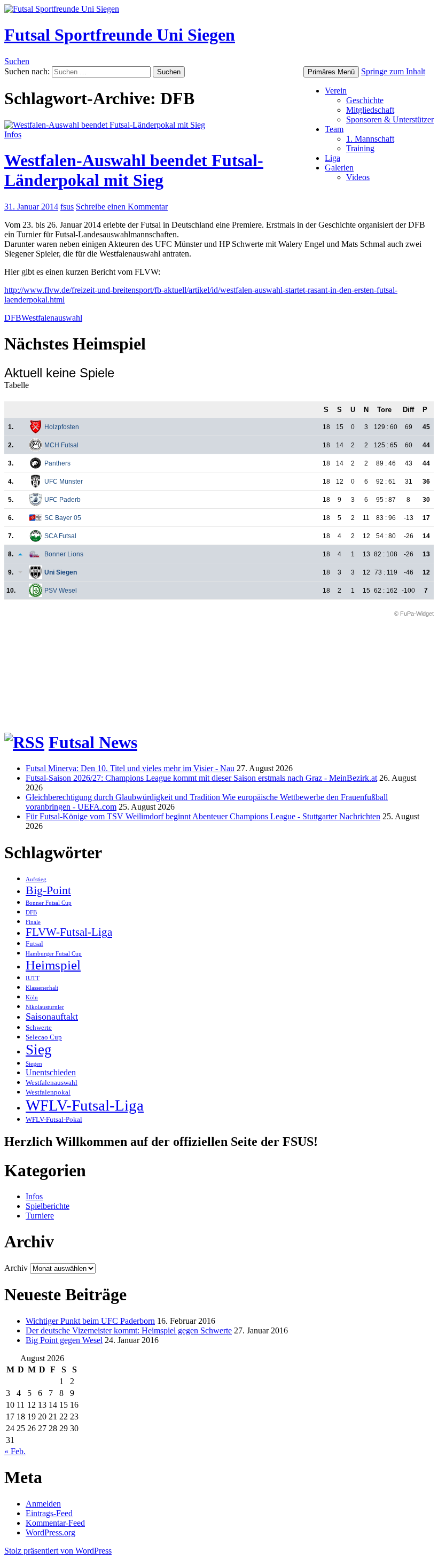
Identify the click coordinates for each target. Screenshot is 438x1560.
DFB (12, 317)
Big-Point (48, 890)
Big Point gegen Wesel (64, 1340)
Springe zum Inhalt (393, 71)
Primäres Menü (331, 72)
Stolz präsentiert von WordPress (58, 1550)
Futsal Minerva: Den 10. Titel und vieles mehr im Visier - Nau (130, 768)
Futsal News (93, 742)
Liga (332, 157)
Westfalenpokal (48, 1092)
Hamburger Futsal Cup (54, 954)
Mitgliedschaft (370, 109)
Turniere (40, 1215)
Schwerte (39, 1027)
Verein (336, 90)
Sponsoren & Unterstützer (390, 119)
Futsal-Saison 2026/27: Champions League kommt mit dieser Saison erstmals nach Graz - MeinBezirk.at (201, 777)
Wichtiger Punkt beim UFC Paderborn (90, 1320)
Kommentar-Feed (55, 1522)
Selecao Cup (44, 1037)
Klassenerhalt (42, 988)
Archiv (16, 1267)
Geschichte (365, 100)
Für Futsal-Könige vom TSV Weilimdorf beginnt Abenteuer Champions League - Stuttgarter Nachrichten (203, 816)
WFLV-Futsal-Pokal (54, 1119)
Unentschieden (51, 1072)
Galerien (339, 167)
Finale (33, 922)
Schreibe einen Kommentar (122, 206)
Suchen (16, 61)
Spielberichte (47, 1205)
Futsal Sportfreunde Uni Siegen (119, 34)
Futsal (34, 944)
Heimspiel (53, 965)
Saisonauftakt (52, 1016)
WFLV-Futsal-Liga (85, 1105)
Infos (12, 134)
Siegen (34, 1064)
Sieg (39, 1050)
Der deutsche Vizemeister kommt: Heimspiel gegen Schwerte (129, 1330)
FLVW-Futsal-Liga (69, 932)
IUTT (33, 978)
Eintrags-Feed (49, 1513)
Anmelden (43, 1503)
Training (360, 148)
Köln (32, 997)
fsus (67, 206)
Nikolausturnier (45, 1007)
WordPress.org (50, 1532)
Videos (358, 177)
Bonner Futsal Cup (49, 903)
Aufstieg (36, 879)
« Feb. (15, 1451)
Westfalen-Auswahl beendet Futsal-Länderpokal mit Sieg (133, 170)
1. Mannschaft (370, 138)
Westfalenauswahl (51, 317)
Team (334, 129)
